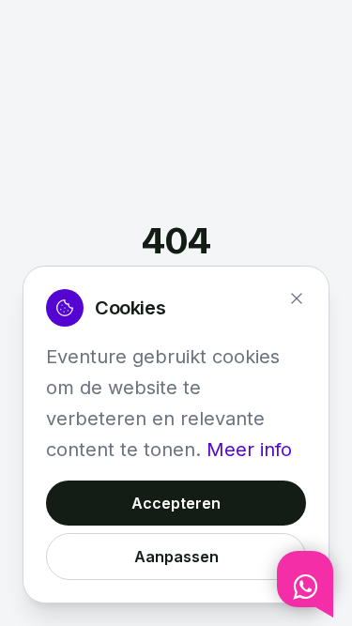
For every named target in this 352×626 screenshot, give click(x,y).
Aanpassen (176, 556)
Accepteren (176, 503)
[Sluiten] (296, 298)
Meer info (249, 449)
